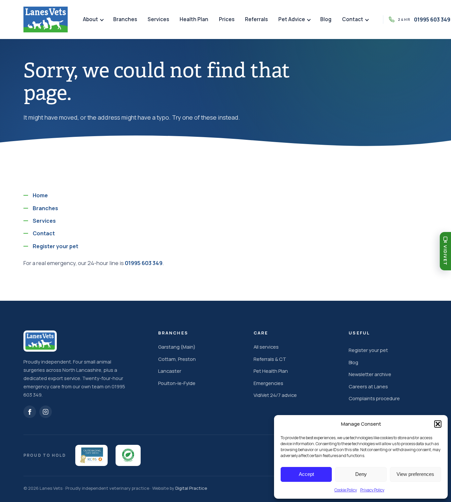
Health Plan (194, 19)
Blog (325, 19)
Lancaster (169, 370)
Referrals (256, 19)
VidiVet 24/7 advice (275, 395)
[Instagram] (45, 411)
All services (266, 346)
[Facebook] (29, 411)
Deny (361, 474)
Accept (306, 474)
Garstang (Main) (176, 346)
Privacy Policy (372, 490)
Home (40, 195)
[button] (437, 424)
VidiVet (445, 255)
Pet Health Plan (271, 370)
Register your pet (55, 246)
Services (158, 19)
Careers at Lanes (368, 386)
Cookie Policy (345, 490)
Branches (125, 19)
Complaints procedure (374, 398)
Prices (226, 19)
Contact (352, 19)
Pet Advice (291, 19)
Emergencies (268, 383)
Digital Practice (191, 488)
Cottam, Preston (177, 359)
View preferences (415, 474)
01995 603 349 (143, 263)
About (90, 19)
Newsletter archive (370, 374)
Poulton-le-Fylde (176, 383)
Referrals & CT (270, 359)
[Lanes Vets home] (45, 19)
